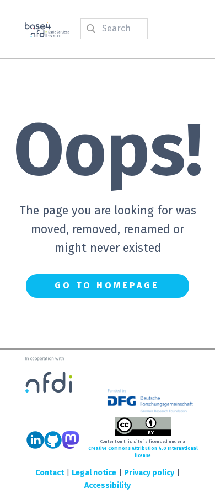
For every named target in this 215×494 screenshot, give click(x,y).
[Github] (53, 440)
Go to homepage (107, 285)
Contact (49, 472)
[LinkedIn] (35, 440)
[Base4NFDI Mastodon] (70, 440)
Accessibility (107, 485)
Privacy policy (149, 472)
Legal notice (94, 472)
